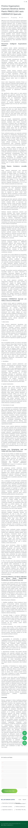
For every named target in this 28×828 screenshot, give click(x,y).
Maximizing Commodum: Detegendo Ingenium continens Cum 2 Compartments (11, 803)
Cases (20, 799)
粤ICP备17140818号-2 (7, 825)
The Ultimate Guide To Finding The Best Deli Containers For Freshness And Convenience (21, 803)
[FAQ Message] (24, 742)
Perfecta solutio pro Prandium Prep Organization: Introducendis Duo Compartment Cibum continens (21, 806)
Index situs (23, 823)
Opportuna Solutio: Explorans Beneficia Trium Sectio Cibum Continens (8, 809)
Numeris (24, 799)
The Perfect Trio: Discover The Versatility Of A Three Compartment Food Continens (21, 809)
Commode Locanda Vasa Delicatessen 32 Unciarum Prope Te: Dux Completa (8, 806)
